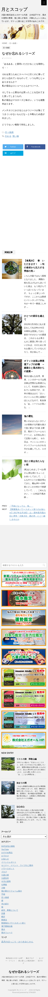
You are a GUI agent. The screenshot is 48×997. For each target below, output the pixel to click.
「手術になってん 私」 (21, 506)
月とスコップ (16, 9)
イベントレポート (8, 862)
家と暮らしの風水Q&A (26, 961)
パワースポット (7, 869)
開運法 (4, 920)
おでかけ (5, 856)
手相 (3, 894)
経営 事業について (9, 910)
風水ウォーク (7, 933)
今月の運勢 (6, 881)
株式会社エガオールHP (14, 958)
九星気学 (5, 878)
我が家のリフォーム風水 (11, 891)
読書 (3, 913)
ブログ (4, 872)
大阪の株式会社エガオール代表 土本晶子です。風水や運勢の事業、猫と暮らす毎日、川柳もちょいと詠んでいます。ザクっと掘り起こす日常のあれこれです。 (24, 980)
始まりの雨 (22, 783)
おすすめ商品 (7, 853)
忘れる (8, 136)
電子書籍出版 (7, 926)
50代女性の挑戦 (8, 846)
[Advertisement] (23, 184)
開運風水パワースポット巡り (13, 923)
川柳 (3, 888)
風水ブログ (30, 958)
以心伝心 (21, 807)
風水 (3, 929)
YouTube (5, 849)
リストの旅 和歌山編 (27, 759)
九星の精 (5, 875)
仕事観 (4, 885)
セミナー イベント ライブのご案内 (17, 865)
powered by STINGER (28, 992)
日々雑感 (9, 132)
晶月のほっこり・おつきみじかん (17, 942)
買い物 (15, 136)
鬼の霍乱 (28, 416)
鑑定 (3, 917)
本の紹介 (5, 904)
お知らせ (5, 859)
